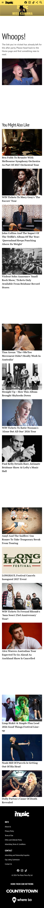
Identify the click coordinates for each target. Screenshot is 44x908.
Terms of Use (9, 835)
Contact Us (8, 864)
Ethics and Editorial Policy (13, 840)
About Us (8, 827)
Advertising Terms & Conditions (15, 844)
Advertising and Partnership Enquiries (17, 855)
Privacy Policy (9, 831)
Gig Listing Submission (12, 860)
